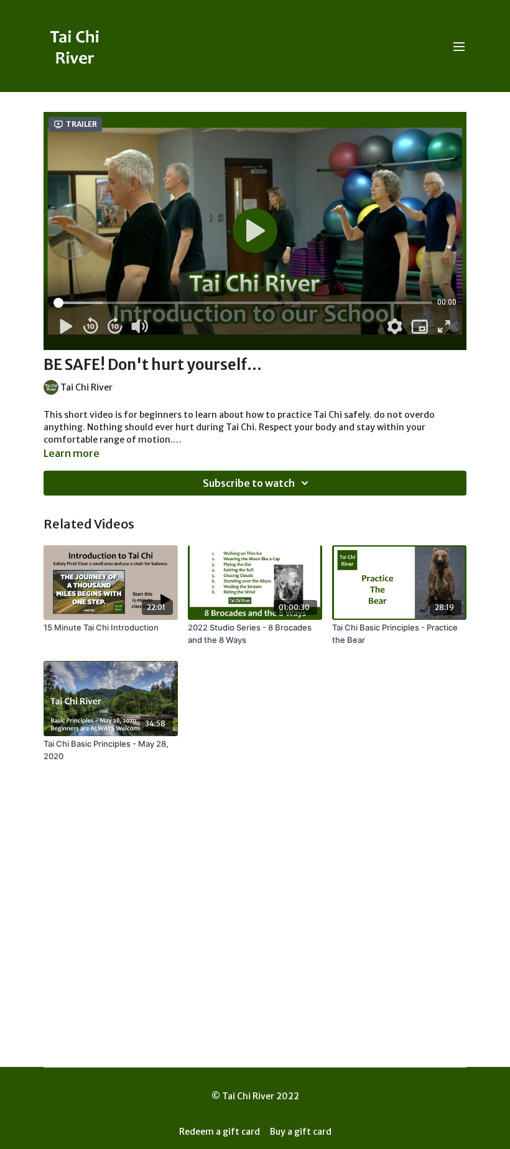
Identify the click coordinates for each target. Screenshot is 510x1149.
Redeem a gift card (219, 1131)
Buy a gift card (301, 1131)
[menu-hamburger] (459, 46)
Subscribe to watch (249, 483)
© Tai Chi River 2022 (255, 1096)
